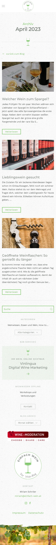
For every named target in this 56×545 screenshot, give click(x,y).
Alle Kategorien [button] (26, 332)
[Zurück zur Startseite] (28, 6)
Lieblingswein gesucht (21, 177)
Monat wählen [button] (26, 422)
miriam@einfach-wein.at (28, 496)
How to (42, 325)
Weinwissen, (14, 325)
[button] (3, 6)
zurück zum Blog (15, 54)
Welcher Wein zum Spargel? (25, 99)
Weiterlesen (11, 131)
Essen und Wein (29, 325)
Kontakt (28, 406)
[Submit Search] (51, 309)
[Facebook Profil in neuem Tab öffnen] (30, 503)
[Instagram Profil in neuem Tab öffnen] (26, 503)
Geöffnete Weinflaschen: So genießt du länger (24, 257)
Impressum (19, 512)
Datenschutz (36, 512)
